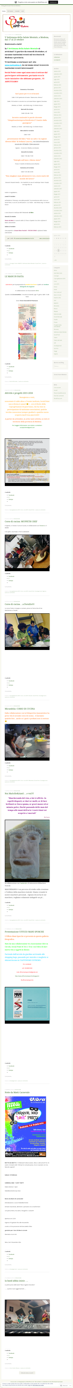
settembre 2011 (58, 188)
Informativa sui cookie (38, 1385)
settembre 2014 (58, 98)
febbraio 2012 (57, 175)
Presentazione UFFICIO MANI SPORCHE (24, 932)
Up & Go (56, 348)
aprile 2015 (57, 82)
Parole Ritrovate (13, 381)
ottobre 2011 (57, 186)
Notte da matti (57, 314)
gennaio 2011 (57, 205)
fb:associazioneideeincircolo (24, 238)
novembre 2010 (58, 210)
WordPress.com (58, 398)
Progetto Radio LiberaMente (58, 325)
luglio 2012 (56, 161)
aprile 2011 (57, 197)
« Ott (55, 260)
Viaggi (55, 351)
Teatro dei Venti (58, 340)
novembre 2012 (58, 153)
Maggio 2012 (57, 167)
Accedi (55, 390)
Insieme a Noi (57, 297)
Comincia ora (53, 2)
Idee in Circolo (57, 295)
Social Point (38, 263)
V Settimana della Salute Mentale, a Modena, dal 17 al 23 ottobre (27, 38)
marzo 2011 (57, 199)
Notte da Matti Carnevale (17, 1092)
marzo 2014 (57, 112)
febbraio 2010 (57, 227)
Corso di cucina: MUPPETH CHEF (21, 521)
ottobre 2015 (57, 71)
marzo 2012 (57, 172)
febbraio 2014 (57, 115)
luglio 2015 (56, 79)
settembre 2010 (58, 216)
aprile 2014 (57, 109)
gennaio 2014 (57, 117)
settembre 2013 (58, 128)
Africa (55, 270)
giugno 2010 (57, 219)
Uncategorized (38, 591)
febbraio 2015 (57, 85)
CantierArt (23, 883)
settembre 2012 (58, 158)
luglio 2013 (56, 131)
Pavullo (30, 695)
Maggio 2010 (57, 221)
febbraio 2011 (57, 202)
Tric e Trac (28, 947)
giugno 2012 (57, 164)
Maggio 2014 (57, 107)
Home (4, 11)
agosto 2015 (57, 77)
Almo (37, 290)
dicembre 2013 (58, 120)
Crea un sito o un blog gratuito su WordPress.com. (22, 1381)
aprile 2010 (57, 224)
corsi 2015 (26, 510)
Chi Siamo (10, 11)
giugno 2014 (57, 104)
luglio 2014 (56, 101)
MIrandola (31, 780)
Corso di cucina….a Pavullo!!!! (19, 604)
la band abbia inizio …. (16, 1281)
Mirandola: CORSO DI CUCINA (20, 709)
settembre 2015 (58, 74)
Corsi (22, 510)
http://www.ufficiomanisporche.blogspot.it (27, 976)
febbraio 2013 (57, 145)
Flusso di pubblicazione (60, 393)
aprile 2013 (57, 139)
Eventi (16, 263)
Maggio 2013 (57, 137)
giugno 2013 (57, 134)
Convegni (12, 263)
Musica (17, 1368)
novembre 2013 (58, 123)
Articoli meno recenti (27, 1373)
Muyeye (56, 311)
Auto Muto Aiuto (58, 273)
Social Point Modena (60, 374)
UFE (55, 343)
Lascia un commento (23, 381)
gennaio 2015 (57, 87)
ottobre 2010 (57, 213)
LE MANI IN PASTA (14, 276)
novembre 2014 (58, 93)
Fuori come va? (58, 292)
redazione (18, 34)
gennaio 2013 (57, 148)
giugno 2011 (57, 191)
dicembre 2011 (58, 180)
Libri (55, 300)
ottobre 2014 (57, 96)
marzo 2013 (57, 142)
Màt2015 (20, 263)
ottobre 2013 (57, 126)
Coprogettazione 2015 (15, 510)
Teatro (55, 337)
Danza (55, 287)
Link (22, 11)
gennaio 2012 (57, 178)
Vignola (44, 591)
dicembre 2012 (58, 150)
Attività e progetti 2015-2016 (19, 393)
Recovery (56, 329)
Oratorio (42, 525)
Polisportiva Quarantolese (37, 713)
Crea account (57, 387)
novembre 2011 (58, 183)
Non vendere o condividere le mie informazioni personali (48, 1381)
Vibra (31, 212)
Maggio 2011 (57, 194)
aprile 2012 (57, 169)
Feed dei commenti (59, 396)
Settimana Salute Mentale (29, 263)
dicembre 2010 (58, 208)
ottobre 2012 (57, 156)
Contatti (17, 11)
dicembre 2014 (58, 90)
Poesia (55, 322)
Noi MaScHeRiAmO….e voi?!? (19, 793)
